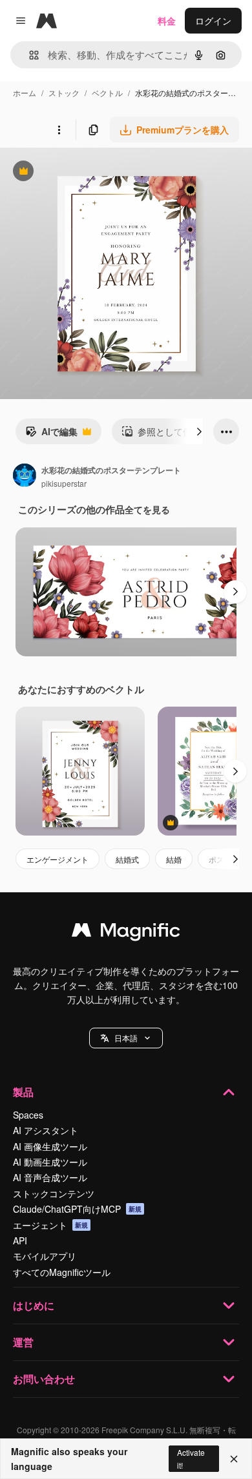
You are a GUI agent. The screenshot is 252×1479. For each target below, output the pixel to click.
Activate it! (191, 1458)
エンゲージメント (57, 859)
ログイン (213, 20)
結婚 (174, 859)
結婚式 (127, 859)
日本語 (126, 1037)
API (20, 1240)
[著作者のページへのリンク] (24, 476)
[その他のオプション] (59, 129)
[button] (126, 1038)
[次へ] (199, 431)
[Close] (234, 1459)
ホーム (24, 92)
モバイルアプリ (44, 1255)
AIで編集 (51, 434)
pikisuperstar (64, 483)
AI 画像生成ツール (50, 1146)
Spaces (28, 1114)
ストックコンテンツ (53, 1193)
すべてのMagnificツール (61, 1272)
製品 (23, 1091)
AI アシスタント (45, 1130)
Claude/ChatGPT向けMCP (77, 1208)
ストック (63, 92)
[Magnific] (126, 933)
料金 (167, 20)
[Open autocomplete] (29, 55)
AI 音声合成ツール (50, 1177)
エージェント (50, 1225)
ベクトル (107, 92)
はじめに (33, 1305)
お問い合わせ (44, 1378)
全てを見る (147, 509)
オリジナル (89, 172)
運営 (23, 1342)
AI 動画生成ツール (50, 1161)
